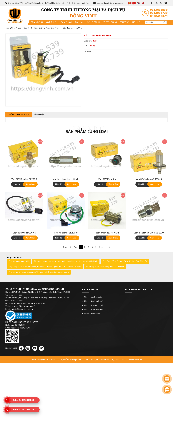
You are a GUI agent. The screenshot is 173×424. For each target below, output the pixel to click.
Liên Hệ (17, 184)
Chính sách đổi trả (92, 313)
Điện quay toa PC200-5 (24, 232)
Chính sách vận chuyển (94, 305)
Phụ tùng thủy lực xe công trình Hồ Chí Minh (105, 266)
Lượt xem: (88, 41)
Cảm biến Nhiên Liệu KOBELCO (149, 232)
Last (108, 247)
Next (101, 247)
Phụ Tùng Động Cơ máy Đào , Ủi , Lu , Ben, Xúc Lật (125, 261)
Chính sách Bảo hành (93, 309)
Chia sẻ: (87, 52)
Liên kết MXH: (11, 348)
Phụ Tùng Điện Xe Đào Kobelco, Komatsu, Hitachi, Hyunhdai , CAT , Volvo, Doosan (45, 266)
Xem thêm (30, 184)
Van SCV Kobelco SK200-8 (24, 179)
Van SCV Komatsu (107, 179)
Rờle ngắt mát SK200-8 (65, 232)
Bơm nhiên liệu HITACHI (107, 232)
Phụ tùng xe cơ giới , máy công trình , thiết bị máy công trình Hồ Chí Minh (65, 261)
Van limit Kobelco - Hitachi (66, 179)
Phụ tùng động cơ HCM (19, 261)
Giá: (86, 45)
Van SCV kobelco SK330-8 (149, 179)
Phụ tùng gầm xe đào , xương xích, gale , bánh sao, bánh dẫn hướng (39, 272)
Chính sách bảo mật (93, 297)
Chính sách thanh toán (94, 301)
